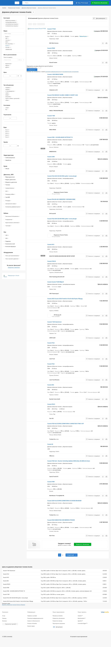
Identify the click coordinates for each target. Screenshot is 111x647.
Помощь (4, 618)
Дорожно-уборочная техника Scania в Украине (13, 604)
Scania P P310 (51, 29)
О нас (3, 615)
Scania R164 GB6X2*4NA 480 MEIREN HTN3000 (61, 520)
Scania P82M (51, 48)
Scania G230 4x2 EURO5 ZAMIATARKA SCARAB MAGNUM (64, 500)
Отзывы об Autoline (32, 623)
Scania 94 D (50, 244)
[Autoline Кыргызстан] (7, 2)
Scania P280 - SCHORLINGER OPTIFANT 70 (60, 137)
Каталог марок (31, 626)
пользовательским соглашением (70, 71)
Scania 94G (50, 385)
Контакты (4, 621)
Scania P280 (51, 481)
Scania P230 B (51, 261)
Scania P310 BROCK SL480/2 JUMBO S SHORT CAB (62, 95)
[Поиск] (24, 3)
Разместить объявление (82, 544)
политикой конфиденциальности (53, 71)
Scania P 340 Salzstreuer (54, 322)
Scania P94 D (51, 404)
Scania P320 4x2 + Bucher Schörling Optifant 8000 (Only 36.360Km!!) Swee (68, 461)
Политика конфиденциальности (35, 618)
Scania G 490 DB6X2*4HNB (55, 74)
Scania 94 (50, 444)
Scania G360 (51, 156)
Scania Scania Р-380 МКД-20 (55, 282)
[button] (102, 43)
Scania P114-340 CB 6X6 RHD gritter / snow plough (62, 176)
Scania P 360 (51, 115)
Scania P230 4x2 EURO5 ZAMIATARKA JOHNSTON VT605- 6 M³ (65, 423)
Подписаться (32, 69)
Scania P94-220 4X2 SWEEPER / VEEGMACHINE (61, 199)
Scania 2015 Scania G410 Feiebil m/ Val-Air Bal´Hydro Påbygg (65, 298)
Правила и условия (32, 615)
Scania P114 (50, 343)
